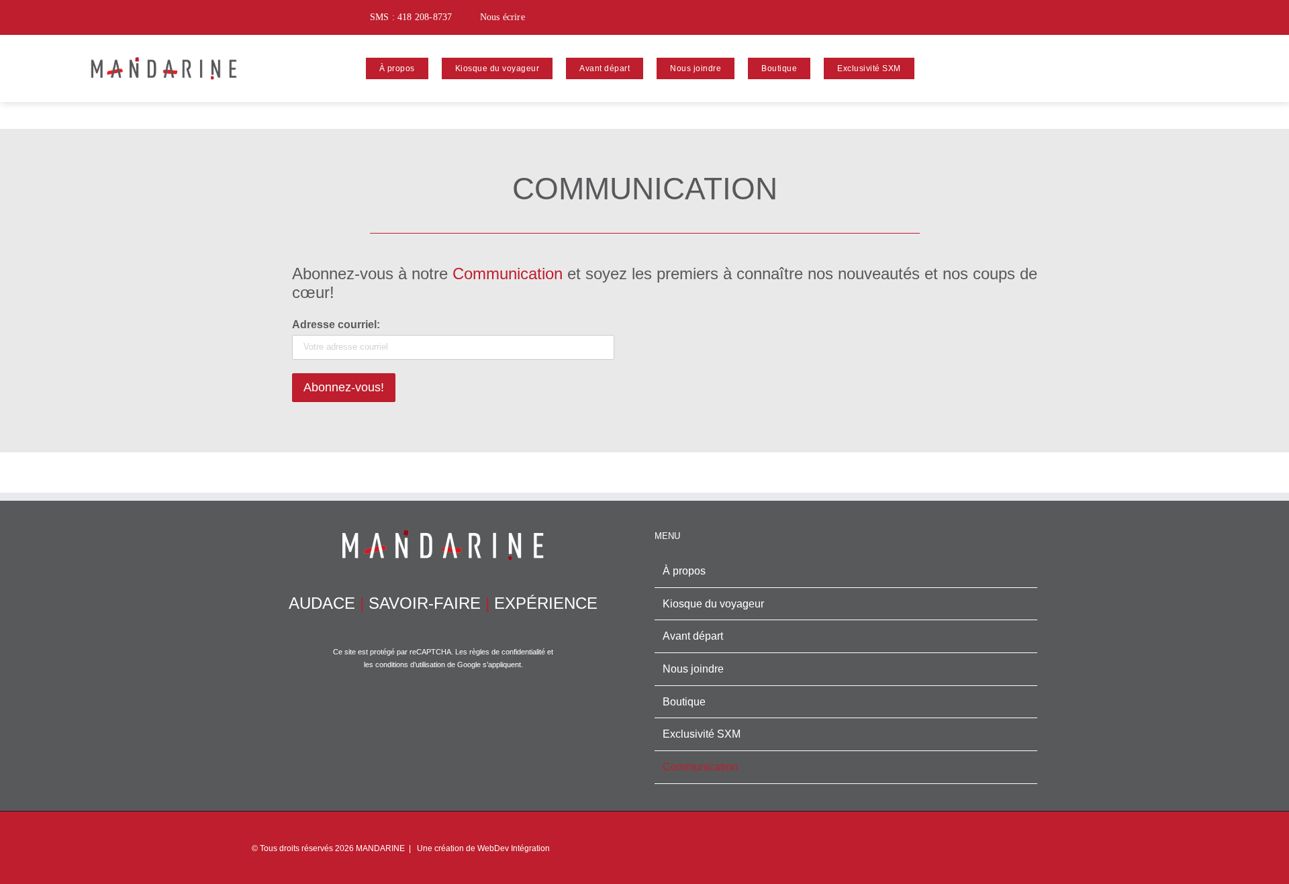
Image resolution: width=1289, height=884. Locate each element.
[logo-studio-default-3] (164, 52)
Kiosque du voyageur (713, 603)
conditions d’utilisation (410, 664)
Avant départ (693, 636)
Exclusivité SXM (702, 734)
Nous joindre (693, 669)
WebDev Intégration (513, 848)
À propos (684, 571)
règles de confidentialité (507, 652)
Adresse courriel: (336, 324)
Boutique (684, 701)
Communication (700, 767)
